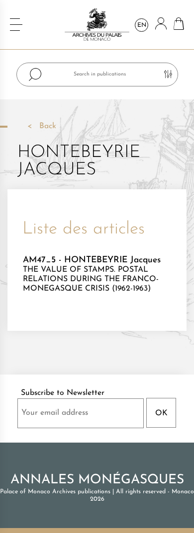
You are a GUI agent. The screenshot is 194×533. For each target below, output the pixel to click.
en (141, 25)
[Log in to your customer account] (161, 24)
